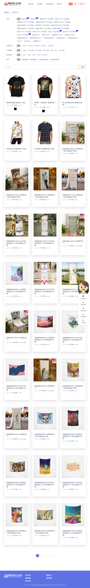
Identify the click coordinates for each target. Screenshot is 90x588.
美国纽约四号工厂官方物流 (43, 22)
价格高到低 (33, 59)
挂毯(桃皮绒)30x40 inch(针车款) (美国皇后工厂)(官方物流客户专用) (72, 340)
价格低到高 (24, 59)
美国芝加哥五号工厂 (36, 38)
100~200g (31, 50)
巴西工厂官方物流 (23, 35)
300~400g (46, 50)
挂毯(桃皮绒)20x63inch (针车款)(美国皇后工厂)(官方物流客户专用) (44, 291)
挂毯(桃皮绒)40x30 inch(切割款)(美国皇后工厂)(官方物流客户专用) (44, 340)
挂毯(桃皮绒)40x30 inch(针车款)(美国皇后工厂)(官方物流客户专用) (16, 388)
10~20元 (30, 46)
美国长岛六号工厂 (70, 35)
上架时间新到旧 (43, 59)
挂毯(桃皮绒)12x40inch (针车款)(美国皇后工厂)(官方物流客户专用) (16, 243)
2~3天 (28, 55)
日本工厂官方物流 (54, 32)
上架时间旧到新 (54, 59)
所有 (18, 19)
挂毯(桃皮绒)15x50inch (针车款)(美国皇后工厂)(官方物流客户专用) (44, 243)
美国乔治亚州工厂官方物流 (25, 28)
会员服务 (40, 4)
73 (52, 555)
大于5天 (44, 55)
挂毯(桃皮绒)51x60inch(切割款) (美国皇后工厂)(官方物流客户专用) (72, 533)
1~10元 (23, 46)
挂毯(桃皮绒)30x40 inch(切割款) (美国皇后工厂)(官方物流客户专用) (16, 291)
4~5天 (39, 55)
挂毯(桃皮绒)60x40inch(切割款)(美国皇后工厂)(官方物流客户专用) (16, 485)
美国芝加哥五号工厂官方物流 (60, 25)
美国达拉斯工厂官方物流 (43, 28)
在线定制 (31, 4)
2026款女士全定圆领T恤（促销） (16, 149)
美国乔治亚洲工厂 (49, 38)
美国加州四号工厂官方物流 (25, 25)
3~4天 (34, 55)
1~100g (23, 50)
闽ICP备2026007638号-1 (59, 585)
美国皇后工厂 (36, 35)
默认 (18, 59)
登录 (71, 4)
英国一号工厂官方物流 (24, 32)
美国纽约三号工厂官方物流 (25, 22)
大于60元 (50, 46)
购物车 (82, 4)
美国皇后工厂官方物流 (47, 19)
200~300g (38, 50)
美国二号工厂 (46, 35)
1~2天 (23, 55)
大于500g (61, 50)
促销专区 (34, 19)
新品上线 (25, 19)
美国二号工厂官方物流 (62, 19)
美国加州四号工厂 (22, 38)
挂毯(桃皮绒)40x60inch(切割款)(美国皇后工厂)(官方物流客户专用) (72, 436)
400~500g (54, 50)
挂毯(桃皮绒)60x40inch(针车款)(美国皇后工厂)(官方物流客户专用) (72, 485)
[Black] (15, 109)
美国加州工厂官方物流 (42, 25)
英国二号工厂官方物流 (40, 32)
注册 (75, 4)
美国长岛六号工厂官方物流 (62, 22)
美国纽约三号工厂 (57, 35)
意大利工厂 (27, 41)
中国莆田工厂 (37, 41)
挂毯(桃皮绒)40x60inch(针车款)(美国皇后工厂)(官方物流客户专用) (44, 485)
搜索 (82, 67)
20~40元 (36, 46)
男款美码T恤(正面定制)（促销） (16, 103)
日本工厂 (20, 41)
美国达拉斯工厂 (61, 38)
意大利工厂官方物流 (70, 32)
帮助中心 (59, 4)
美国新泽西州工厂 (73, 38)
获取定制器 (49, 4)
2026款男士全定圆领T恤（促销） (44, 149)
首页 (7, 12)
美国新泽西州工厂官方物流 (60, 28)
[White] (18, 109)
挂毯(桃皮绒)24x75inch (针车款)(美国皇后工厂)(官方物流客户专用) (72, 291)
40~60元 (43, 46)
